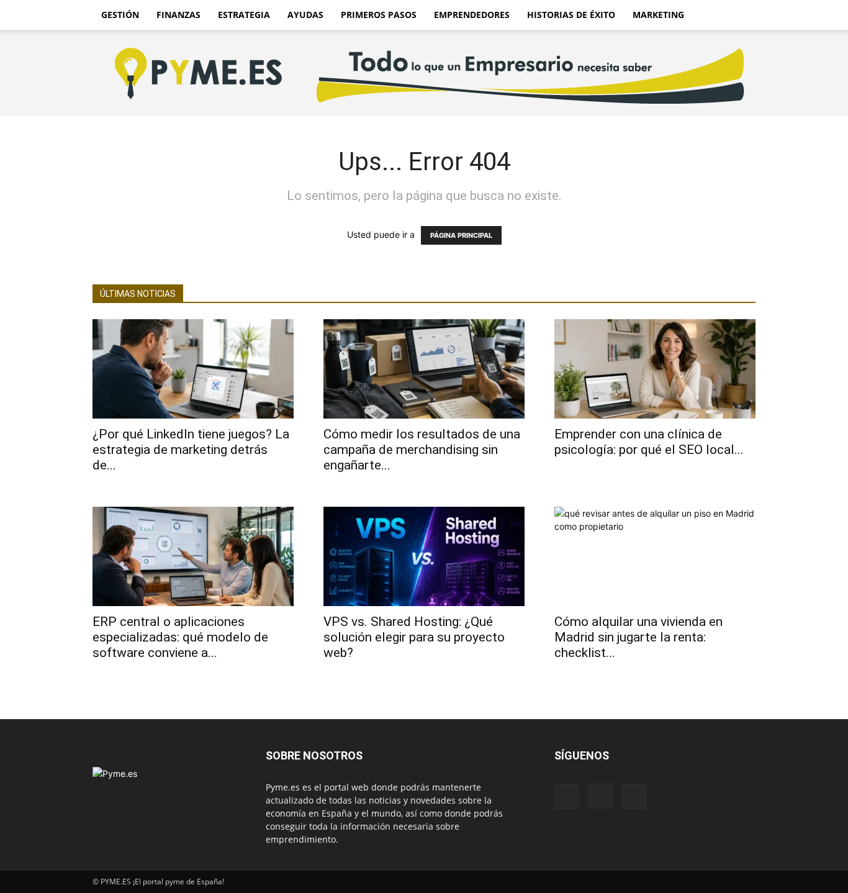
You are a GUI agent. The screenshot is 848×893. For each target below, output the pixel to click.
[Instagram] (600, 796)
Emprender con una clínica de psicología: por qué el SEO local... (649, 442)
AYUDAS (305, 14)
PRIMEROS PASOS (379, 14)
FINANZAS (178, 14)
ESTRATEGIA (244, 14)
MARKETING (658, 14)
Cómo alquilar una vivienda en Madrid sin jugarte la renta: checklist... (638, 637)
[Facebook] (566, 796)
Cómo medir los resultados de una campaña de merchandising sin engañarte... (421, 450)
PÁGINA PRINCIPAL (461, 235)
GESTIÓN (120, 14)
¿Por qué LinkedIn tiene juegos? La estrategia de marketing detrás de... (190, 450)
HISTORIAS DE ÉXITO (571, 14)
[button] (741, 16)
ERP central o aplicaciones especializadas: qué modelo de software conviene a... (180, 637)
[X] (633, 796)
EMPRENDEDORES (472, 14)
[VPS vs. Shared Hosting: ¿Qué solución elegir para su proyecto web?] (424, 556)
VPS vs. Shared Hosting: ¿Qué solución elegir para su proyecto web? (414, 637)
